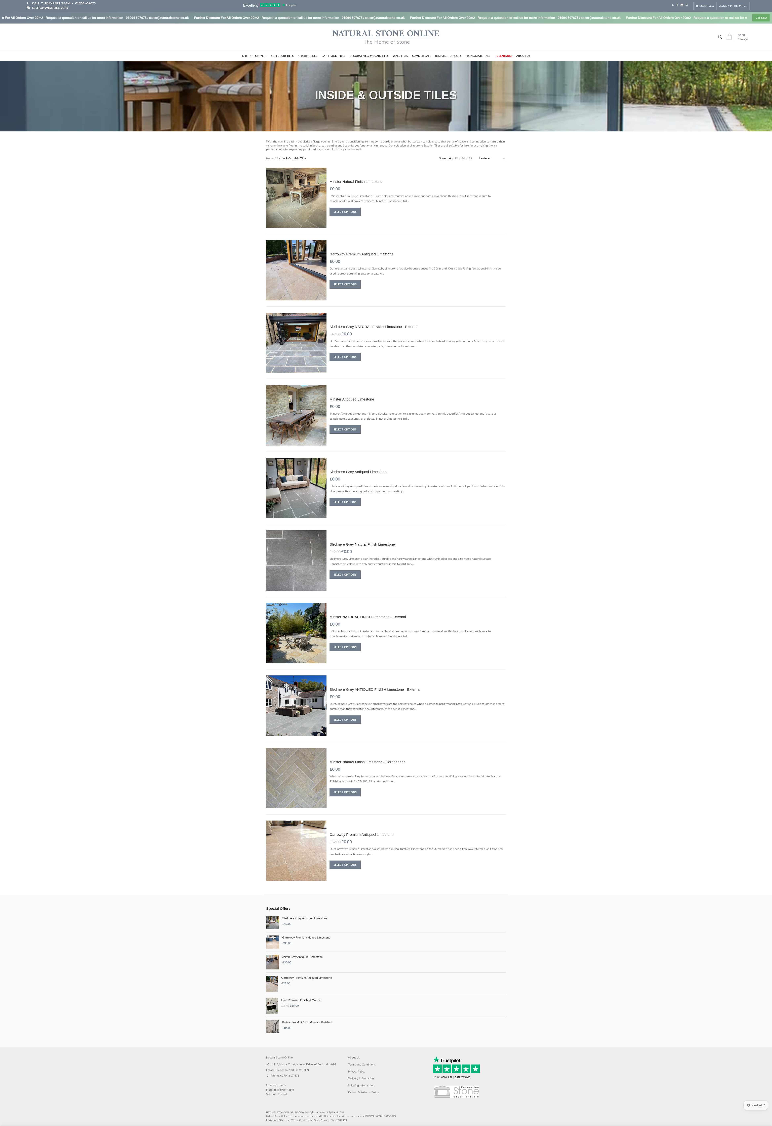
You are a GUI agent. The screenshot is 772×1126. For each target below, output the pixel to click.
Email (682, 5)
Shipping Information (361, 1085)
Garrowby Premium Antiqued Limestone (361, 254)
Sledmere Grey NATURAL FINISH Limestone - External (374, 327)
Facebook (677, 5)
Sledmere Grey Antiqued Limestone (358, 472)
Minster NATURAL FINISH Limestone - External (368, 617)
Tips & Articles (705, 5)
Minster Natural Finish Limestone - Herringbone (368, 762)
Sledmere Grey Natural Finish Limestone (362, 544)
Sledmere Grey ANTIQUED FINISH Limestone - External (375, 689)
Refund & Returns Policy (363, 1092)
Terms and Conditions (362, 1064)
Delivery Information (733, 5)
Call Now (761, 17)
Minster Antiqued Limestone (352, 399)
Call (673, 5)
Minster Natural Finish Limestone (356, 182)
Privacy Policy (356, 1071)
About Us (354, 1057)
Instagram (687, 5)
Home (270, 158)
